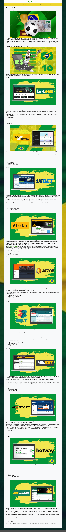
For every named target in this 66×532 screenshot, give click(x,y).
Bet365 (8, 105)
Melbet (25, 376)
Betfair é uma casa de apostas (12, 246)
